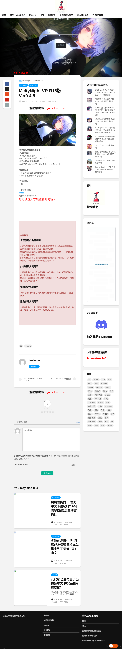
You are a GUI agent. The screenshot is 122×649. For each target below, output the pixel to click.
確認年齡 (61, 45)
